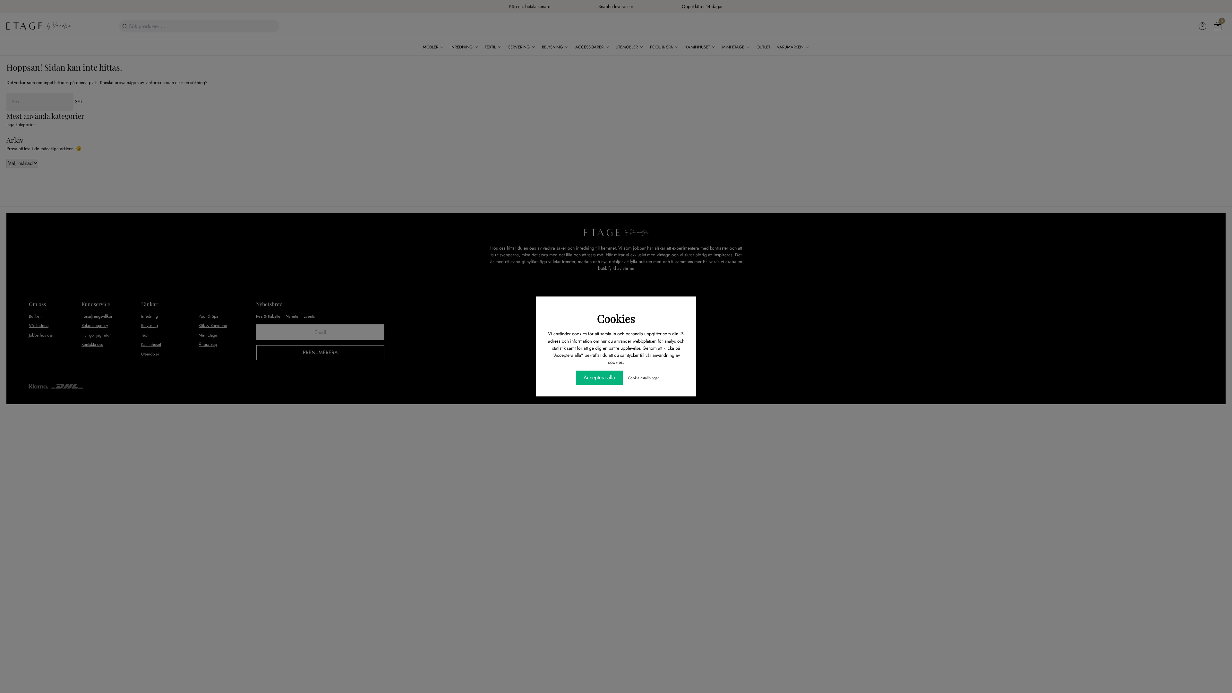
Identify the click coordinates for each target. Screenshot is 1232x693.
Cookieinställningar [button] (643, 378)
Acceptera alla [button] (599, 377)
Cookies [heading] (616, 318)
